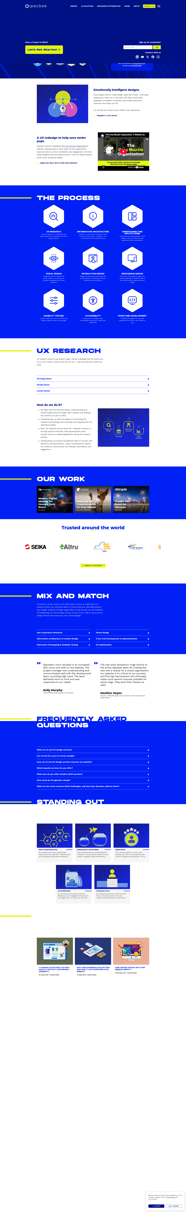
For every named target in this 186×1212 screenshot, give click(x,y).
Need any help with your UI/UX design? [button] (58, 163)
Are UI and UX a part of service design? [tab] (56, 756)
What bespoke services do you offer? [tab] (55, 768)
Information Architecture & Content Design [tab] (57, 639)
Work (127, 6)
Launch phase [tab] (43, 391)
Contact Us (149, 6)
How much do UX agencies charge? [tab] (53, 780)
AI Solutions (87, 6)
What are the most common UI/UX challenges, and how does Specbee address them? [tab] (78, 786)
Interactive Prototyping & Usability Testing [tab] (57, 645)
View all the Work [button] (93, 565)
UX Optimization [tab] (104, 645)
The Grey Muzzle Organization (74, 146)
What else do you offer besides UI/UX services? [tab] (60, 774)
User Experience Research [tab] (49, 633)
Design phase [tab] (43, 385)
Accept (157, 1206)
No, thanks (174, 1206)
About (137, 6)
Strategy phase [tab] (44, 379)
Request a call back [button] (107, 116)
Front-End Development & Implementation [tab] (116, 639)
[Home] (35, 6)
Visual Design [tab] (102, 633)
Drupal (73, 6)
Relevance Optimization (108, 6)
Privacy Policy (171, 1197)
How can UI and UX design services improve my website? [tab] (64, 762)
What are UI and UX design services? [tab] (54, 750)
